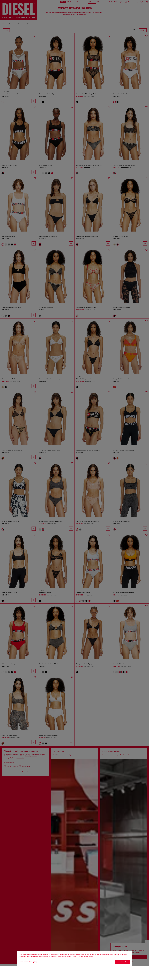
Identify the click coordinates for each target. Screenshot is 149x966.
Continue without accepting (28, 962)
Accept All (122, 962)
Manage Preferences (57, 956)
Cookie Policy (88, 956)
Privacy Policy (76, 956)
